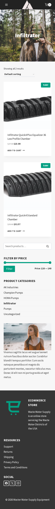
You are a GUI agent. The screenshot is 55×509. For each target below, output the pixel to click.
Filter (9, 268)
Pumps (7, 308)
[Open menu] (6, 4)
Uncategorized (12, 314)
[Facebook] (6, 483)
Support (8, 446)
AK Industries (11, 287)
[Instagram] (18, 483)
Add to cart (14, 150)
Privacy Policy (11, 462)
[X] (12, 483)
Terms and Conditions (15, 467)
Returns (8, 451)
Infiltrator (10, 303)
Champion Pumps (13, 292)
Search (48, 246)
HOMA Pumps (11, 298)
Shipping (9, 457)
